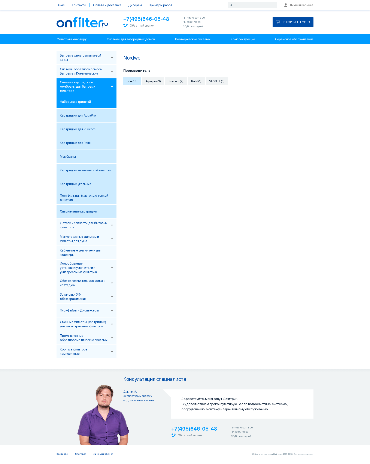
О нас (61, 5)
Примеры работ (160, 5)
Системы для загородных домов (131, 39)
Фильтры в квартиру (72, 39)
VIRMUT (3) (216, 81)
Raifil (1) (196, 81)
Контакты (79, 5)
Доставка (80, 453)
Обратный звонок (142, 25)
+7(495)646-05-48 (146, 19)
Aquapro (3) (153, 81)
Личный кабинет (301, 5)
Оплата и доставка (107, 5)
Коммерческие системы (192, 39)
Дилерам (135, 5)
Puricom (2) (176, 81)
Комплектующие (243, 39)
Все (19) (132, 81)
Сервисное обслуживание (294, 39)
